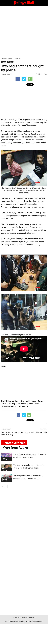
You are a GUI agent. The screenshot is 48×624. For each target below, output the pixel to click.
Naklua (33, 401)
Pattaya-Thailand (4, 458)
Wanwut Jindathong (9, 406)
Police (4, 404)
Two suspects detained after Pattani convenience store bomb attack (28, 477)
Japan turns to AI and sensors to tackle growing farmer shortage (29, 455)
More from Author (15, 447)
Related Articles (13, 443)
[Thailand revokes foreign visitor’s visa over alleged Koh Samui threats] (6, 467)
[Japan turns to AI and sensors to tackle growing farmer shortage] (6, 457)
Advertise (24, 617)
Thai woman (22, 404)
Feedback (32, 617)
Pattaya (40, 401)
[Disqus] (24, 521)
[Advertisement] (24, 31)
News (4, 62)
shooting (12, 404)
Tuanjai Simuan (33, 404)
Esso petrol (25, 401)
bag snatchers (13, 401)
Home (3, 58)
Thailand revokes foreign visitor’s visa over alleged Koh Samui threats (29, 466)
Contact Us (16, 617)
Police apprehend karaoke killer (35, 432)
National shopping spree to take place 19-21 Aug (12, 433)
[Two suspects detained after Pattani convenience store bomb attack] (6, 478)
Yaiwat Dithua (23, 406)
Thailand (11, 62)
